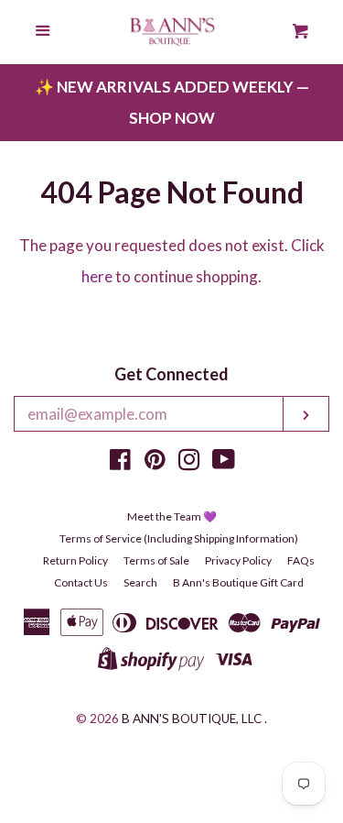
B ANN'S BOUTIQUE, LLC (192, 718)
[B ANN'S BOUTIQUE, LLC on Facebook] (120, 462)
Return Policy (75, 560)
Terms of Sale (156, 560)
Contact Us (81, 582)
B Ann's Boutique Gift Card (238, 582)
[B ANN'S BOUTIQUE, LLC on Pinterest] (155, 462)
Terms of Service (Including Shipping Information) (178, 538)
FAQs (301, 560)
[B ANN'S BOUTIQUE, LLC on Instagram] (189, 462)
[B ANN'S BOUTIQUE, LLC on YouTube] (223, 462)
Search (140, 582)
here (97, 276)
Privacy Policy (238, 560)
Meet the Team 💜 (172, 516)
